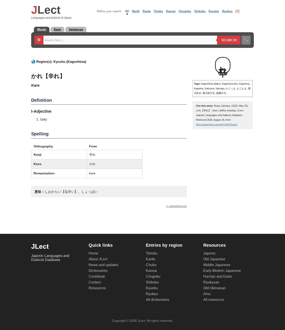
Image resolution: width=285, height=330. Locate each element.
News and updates (103, 265)
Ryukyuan (211, 282)
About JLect (98, 259)
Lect (46, 10)
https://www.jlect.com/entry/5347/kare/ (216, 124)
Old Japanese (214, 259)
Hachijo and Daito (217, 276)
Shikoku (200, 11)
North (136, 11)
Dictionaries (98, 271)
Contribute (97, 276)
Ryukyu (227, 11)
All (127, 11)
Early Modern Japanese (222, 271)
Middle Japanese (216, 265)
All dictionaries (157, 299)
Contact (95, 282)
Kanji (57, 29)
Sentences (76, 29)
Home (93, 253)
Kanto (147, 11)
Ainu (207, 294)
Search (226, 40)
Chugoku (185, 11)
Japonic (209, 253)
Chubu (158, 11)
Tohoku (151, 253)
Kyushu (214, 11)
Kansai (170, 11)
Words (41, 29)
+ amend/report (176, 206)
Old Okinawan (214, 288)
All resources (213, 299)
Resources (97, 288)
